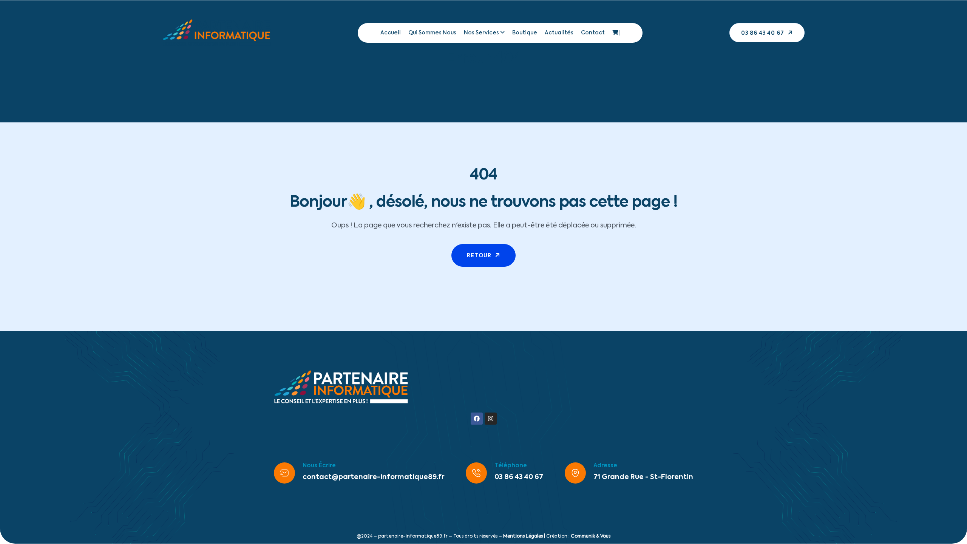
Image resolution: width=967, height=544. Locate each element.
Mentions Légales (523, 536)
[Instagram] (491, 419)
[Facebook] (477, 419)
